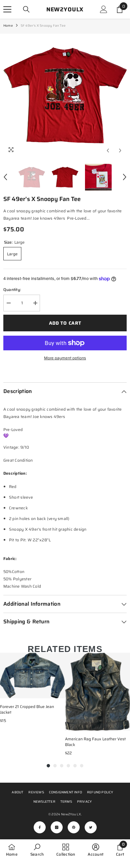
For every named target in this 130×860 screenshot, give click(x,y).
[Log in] (103, 9)
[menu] (7, 9)
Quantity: (12, 289)
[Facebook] (40, 827)
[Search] (26, 9)
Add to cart (65, 323)
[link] (37, 850)
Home (8, 25)
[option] (65, 95)
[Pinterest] (74, 827)
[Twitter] (91, 827)
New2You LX (71, 814)
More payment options (65, 358)
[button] (108, 150)
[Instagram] (57, 827)
